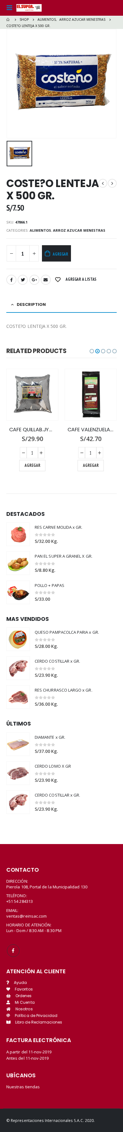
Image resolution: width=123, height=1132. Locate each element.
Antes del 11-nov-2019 (27, 1058)
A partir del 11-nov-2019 (29, 1052)
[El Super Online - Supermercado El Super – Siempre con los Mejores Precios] (29, 8)
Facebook (11, 280)
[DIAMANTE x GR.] (18, 744)
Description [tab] (31, 304)
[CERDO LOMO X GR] (18, 773)
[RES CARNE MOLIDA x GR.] (18, 534)
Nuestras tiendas (23, 1087)
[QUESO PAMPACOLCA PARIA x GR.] (18, 639)
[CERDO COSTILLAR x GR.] (18, 668)
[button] (92, 351)
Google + (34, 280)
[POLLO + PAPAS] (18, 592)
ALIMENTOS (40, 230)
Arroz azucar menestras (79, 230)
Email (46, 280)
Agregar (60, 254)
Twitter (23, 280)
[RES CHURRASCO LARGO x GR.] (18, 697)
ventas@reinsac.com (26, 916)
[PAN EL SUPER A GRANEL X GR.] (18, 563)
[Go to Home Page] (8, 19)
